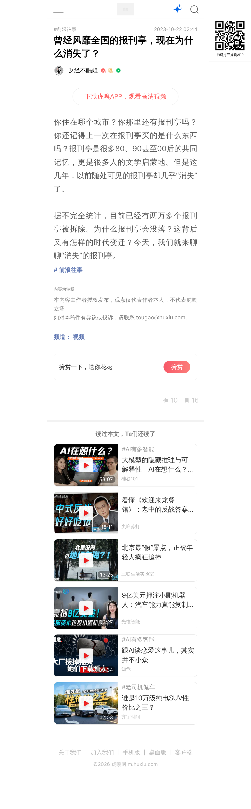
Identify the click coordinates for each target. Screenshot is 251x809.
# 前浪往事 (68, 269)
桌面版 (157, 752)
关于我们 (70, 752)
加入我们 (102, 752)
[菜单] (58, 9)
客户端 (184, 752)
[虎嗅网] (125, 9)
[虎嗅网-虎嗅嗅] (177, 9)
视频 (79, 336)
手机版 (131, 752)
